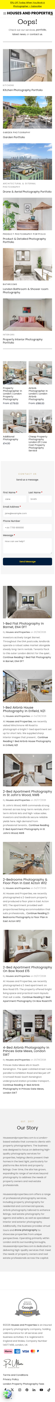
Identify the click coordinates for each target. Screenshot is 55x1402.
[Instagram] (20, 1390)
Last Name (35, 492)
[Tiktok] (49, 1390)
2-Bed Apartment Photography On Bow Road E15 (27, 969)
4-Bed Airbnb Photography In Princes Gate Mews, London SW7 (26, 1051)
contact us (36, 34)
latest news (19, 34)
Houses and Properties (18, 632)
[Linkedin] (34, 1390)
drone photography (26, 1230)
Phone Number (11, 521)
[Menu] (4, 13)
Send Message (28, 561)
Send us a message (27, 479)
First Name (10, 492)
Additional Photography (10, 438)
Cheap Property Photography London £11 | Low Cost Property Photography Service (38, 443)
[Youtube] (41, 1390)
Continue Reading (27, 741)
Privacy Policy (11, 1379)
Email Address (12, 506)
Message (9, 535)
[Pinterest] (27, 1390)
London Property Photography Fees (23, 1384)
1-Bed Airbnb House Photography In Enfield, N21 (24, 709)
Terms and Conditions (15, 1375)
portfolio (41, 29)
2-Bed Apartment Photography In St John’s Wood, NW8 (27, 793)
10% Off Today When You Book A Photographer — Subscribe (27, 4)
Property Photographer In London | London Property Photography (12, 393)
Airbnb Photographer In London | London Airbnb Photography (38, 393)
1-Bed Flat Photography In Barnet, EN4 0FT (23, 625)
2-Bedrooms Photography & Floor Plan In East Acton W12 (25, 881)
